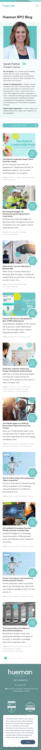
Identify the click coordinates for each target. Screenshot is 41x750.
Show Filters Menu (19, 125)
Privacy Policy (24, 737)
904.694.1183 (21, 685)
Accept (28, 742)
